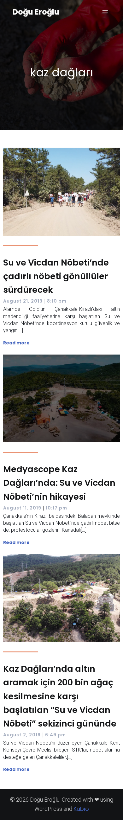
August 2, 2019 (22, 735)
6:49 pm (55, 735)
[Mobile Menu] (105, 12)
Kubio (81, 809)
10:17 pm (56, 508)
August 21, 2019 (23, 301)
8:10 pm (57, 301)
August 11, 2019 (22, 508)
